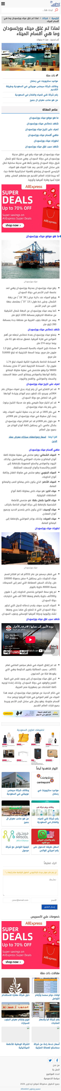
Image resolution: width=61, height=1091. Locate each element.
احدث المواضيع (53, 1074)
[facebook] (57, 1060)
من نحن (56, 1065)
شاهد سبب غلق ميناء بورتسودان (41, 146)
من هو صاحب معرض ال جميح (44, 100)
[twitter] (50, 1060)
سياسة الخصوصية (52, 1078)
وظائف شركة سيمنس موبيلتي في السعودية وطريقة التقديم (32, 88)
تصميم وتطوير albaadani (30, 1089)
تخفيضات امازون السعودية (30, 730)
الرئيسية (55, 18)
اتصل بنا (56, 1070)
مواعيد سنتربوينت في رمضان (44, 81)
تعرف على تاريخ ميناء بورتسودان (41, 129)
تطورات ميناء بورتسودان (46, 141)
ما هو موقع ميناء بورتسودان (43, 118)
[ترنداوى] (55, 3)
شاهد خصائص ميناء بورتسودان (42, 123)
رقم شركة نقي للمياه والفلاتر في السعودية (36, 95)
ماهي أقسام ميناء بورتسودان (43, 135)
